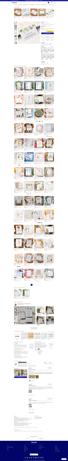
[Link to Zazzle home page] (14, 2)
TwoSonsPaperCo (49, 26)
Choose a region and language (33, 453)
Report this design (39, 418)
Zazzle (13, 0)
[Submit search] (48, 2)
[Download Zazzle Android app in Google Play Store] (41, 457)
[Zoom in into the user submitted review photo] (15, 370)
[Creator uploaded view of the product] (29, 33)
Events (16, 0)
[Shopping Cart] (55, 2)
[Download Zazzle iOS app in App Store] (37, 457)
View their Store (39, 352)
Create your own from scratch (31, 348)
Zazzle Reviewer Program (31, 371)
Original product (33, 380)
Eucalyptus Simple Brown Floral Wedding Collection (23, 303)
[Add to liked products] (39, 22)
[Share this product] (37, 22)
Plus (17, 0)
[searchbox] (33, 2)
